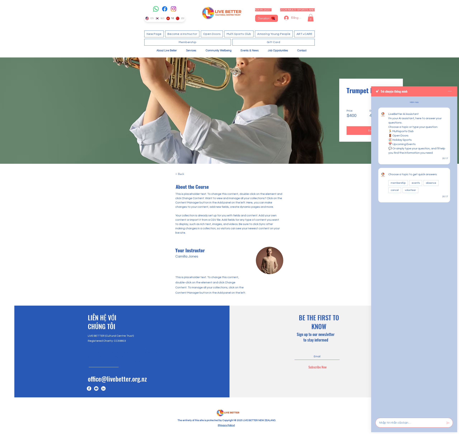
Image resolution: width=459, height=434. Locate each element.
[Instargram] (103, 388)
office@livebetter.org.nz (117, 378)
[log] (414, 256)
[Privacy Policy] (226, 425)
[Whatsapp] (155, 8)
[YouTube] (96, 388)
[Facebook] (164, 8)
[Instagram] (173, 8)
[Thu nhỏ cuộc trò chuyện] (450, 91)
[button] (310, 18)
